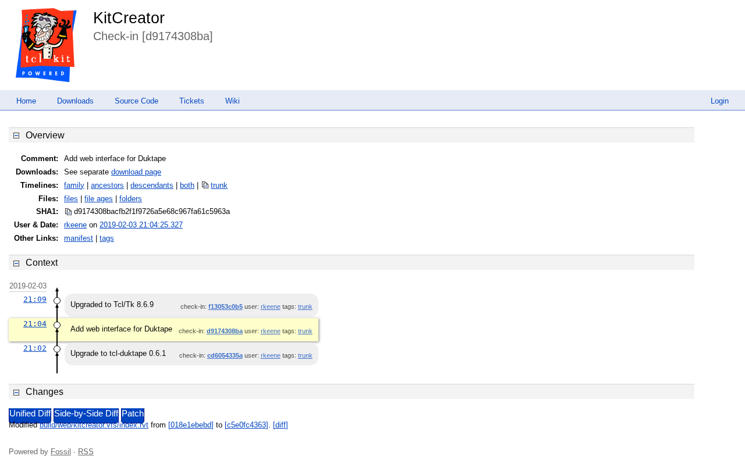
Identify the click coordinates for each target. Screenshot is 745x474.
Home (26, 101)
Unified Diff (30, 413)
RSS (86, 451)
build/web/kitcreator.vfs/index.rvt (94, 424)
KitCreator (129, 18)
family (74, 185)
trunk (219, 185)
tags (107, 238)
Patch (133, 413)
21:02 (35, 348)
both (187, 185)
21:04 (35, 323)
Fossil (61, 451)
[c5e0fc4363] (246, 424)
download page (136, 171)
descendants (151, 185)
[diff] (280, 424)
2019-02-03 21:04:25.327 (141, 224)
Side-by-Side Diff (86, 413)
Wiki (232, 101)
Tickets (191, 101)
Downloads (75, 101)
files (71, 198)
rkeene (75, 224)
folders (130, 198)
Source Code (136, 101)
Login (720, 101)
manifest (78, 238)
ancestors (107, 185)
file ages (98, 198)
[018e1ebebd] (191, 424)
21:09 (35, 299)
